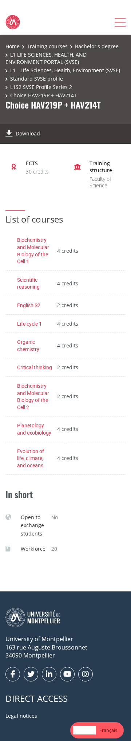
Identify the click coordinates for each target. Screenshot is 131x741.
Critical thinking (34, 367)
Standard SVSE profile (36, 78)
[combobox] (84, 730)
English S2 (28, 305)
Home (12, 46)
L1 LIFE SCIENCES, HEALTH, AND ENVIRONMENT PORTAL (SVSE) (46, 58)
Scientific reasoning (28, 283)
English (84, 730)
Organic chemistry (28, 345)
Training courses (47, 46)
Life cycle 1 (29, 323)
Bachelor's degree (97, 46)
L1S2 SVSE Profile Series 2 (41, 87)
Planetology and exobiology (34, 429)
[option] (108, 730)
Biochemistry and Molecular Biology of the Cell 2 (33, 396)
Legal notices (21, 715)
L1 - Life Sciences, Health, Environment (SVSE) (65, 70)
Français (108, 730)
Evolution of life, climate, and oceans (30, 458)
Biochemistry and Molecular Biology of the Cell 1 (33, 250)
